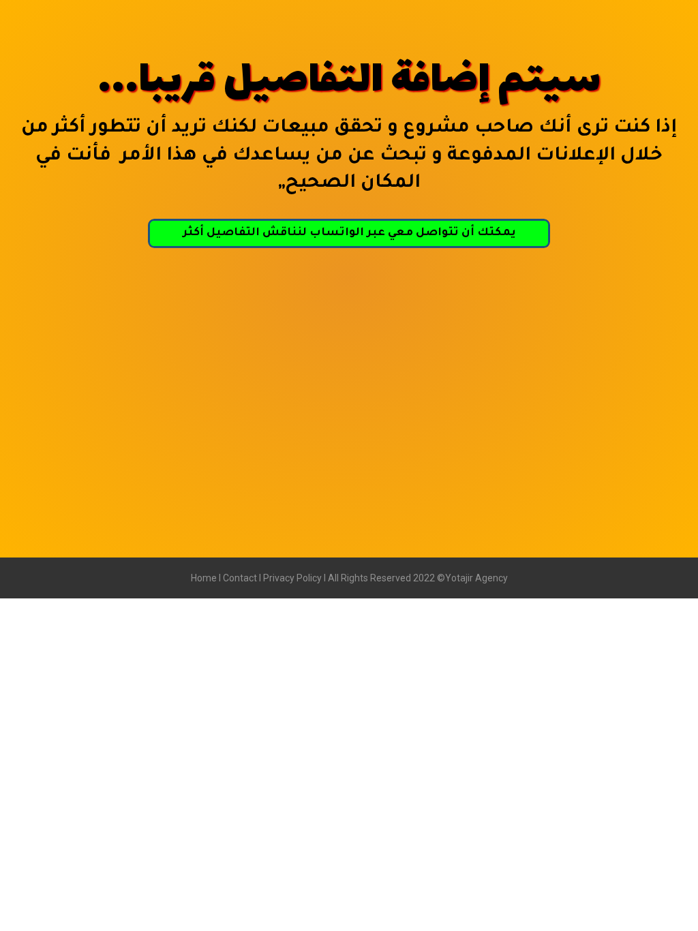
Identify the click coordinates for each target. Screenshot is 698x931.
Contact (241, 578)
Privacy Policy (292, 578)
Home (204, 578)
